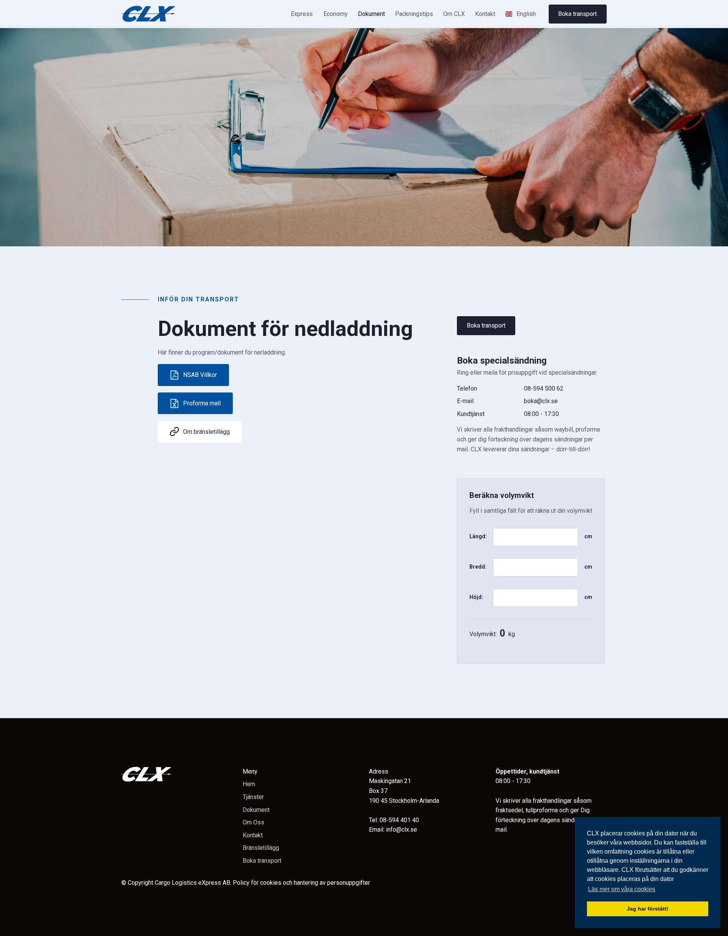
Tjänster (253, 796)
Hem (249, 784)
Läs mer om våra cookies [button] (621, 889)
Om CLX (454, 13)
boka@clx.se (541, 401)
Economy (335, 13)
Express (302, 13)
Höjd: (476, 597)
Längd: (478, 536)
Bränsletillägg (261, 847)
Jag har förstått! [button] (647, 909)
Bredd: (477, 567)
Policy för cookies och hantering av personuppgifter (301, 882)
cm (588, 536)
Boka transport (577, 13)
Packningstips (414, 13)
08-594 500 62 (543, 388)
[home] (148, 14)
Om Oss (253, 822)
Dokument (371, 13)
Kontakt (485, 13)
